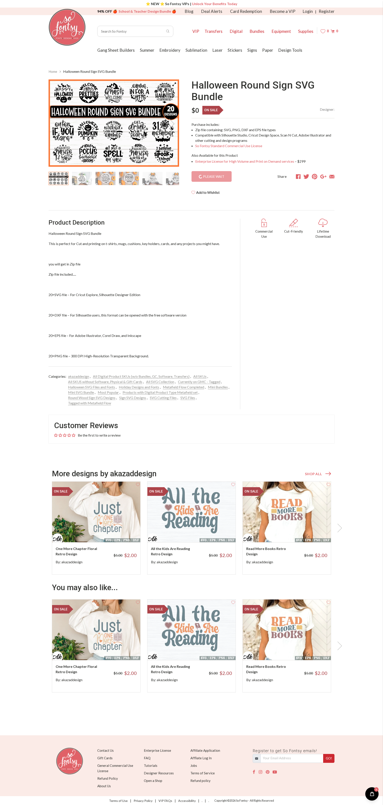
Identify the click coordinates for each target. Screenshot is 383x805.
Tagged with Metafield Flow (89, 403)
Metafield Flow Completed (183, 387)
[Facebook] (254, 772)
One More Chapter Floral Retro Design (76, 551)
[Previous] (57, 124)
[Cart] (332, 31)
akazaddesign (78, 376)
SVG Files (187, 398)
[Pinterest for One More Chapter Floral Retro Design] (102, 533)
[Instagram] (260, 772)
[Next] (170, 124)
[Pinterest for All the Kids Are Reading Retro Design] (197, 533)
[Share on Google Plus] (323, 176)
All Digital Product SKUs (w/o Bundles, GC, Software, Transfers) (141, 376)
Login (308, 11)
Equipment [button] (281, 31)
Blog (189, 11)
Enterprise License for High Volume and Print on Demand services (244, 161)
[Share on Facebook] (298, 176)
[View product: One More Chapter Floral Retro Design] (96, 512)
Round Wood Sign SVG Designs (91, 398)
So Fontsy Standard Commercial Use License (228, 146)
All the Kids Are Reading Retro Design (170, 551)
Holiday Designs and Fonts (139, 387)
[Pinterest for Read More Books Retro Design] (293, 533)
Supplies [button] (305, 31)
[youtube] (275, 772)
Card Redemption (246, 11)
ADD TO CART (122, 533)
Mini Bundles (218, 387)
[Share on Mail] (331, 176)
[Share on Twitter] (306, 176)
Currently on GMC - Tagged (199, 382)
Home (53, 71)
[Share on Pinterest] (314, 176)
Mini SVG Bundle (81, 392)
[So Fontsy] (67, 27)
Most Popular (108, 392)
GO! (329, 758)
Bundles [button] (257, 31)
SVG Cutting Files (163, 398)
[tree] (114, 178)
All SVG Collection (160, 382)
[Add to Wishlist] (138, 484)
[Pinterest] (267, 772)
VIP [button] (195, 31)
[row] (191, 528)
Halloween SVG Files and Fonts (91, 387)
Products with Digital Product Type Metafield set (160, 392)
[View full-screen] (174, 84)
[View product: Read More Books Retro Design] (287, 512)
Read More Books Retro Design (266, 551)
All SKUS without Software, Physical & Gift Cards (105, 382)
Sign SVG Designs (132, 398)
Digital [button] (236, 31)
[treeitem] (58, 178)
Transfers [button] (214, 31)
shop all (313, 474)
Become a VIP (282, 11)
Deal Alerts (211, 11)
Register (326, 11)
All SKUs (200, 376)
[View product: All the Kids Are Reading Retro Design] (191, 512)
